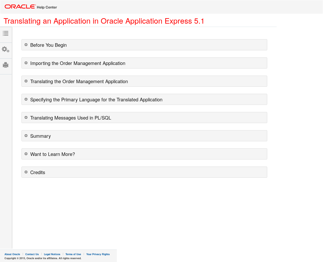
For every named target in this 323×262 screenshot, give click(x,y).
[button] (144, 44)
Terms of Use (73, 254)
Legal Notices (52, 254)
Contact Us (32, 254)
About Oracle (12, 254)
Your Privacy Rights (98, 254)
